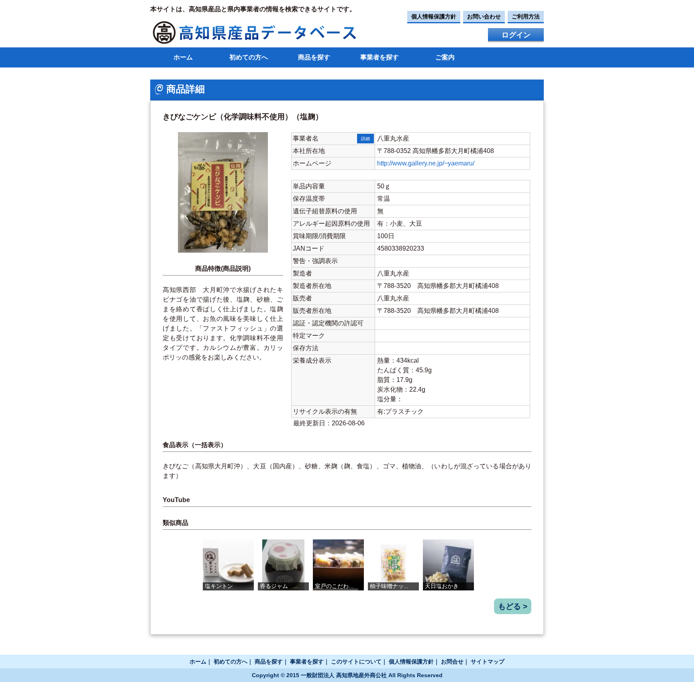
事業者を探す (379, 57)
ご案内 (445, 57)
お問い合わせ (484, 16)
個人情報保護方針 (433, 16)
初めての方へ (248, 57)
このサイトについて (356, 661)
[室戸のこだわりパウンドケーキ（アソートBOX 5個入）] (338, 564)
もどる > (512, 606)
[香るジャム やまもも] (283, 564)
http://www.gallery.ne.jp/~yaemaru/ (425, 163)
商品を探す (314, 57)
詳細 (365, 138)
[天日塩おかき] (448, 564)
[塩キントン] (228, 564)
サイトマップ (487, 661)
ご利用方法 (526, 16)
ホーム (183, 57)
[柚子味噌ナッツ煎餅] (393, 564)
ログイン (516, 35)
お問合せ (452, 661)
